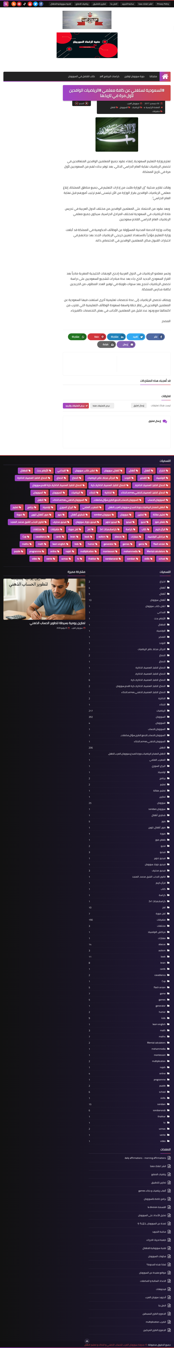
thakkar (92, 558)
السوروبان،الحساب (156, 500)
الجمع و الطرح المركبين (154, 1330)
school (162, 558)
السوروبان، (38, 492)
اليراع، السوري (66, 507)
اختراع (162, 470)
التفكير (143, 478)
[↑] (87, 1341)
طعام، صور (160, 522)
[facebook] (41, 4)
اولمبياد (46, 507)
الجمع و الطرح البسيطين (154, 1313)
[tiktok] (24, 4)
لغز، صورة (73, 529)
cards (58, 536)
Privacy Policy (163, 4)
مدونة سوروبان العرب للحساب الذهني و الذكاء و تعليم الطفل (114, 1345)
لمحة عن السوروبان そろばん (151, 1223)
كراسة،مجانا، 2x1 (108, 529)
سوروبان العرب (77, 628)
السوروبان (124, 107)
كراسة (129, 529)
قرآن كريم (160, 529)
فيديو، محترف (59, 522)
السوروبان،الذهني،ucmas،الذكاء (68, 500)
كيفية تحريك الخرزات (156, 1240)
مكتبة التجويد (128, 4)
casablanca (41, 536)
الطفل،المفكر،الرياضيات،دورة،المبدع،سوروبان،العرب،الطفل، (136, 507)
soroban (131, 558)
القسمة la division (157, 1207)
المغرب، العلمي (90, 507)
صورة (19, 514)
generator (109, 544)
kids (77, 544)
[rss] (13, 4)
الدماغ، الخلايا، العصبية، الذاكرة (32, 478)
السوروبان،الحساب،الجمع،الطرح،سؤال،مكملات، (115, 500)
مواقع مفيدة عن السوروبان (152, 1272)
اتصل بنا (113, 4)
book (87, 536)
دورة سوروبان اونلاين (134, 76)
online (53, 551)
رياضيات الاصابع (82, 4)
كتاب (144, 529)
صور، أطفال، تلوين (39, 514)
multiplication (87, 551)
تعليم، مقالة (159, 514)
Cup (24, 536)
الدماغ (75, 478)
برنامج (30, 507)
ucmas (64, 558)
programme (35, 551)
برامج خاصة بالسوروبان (155, 1199)
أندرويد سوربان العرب (155, 1297)
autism (102, 536)
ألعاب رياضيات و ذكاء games (152, 1190)
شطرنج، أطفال (78, 514)
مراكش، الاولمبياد (156, 536)
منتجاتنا (153, 76)
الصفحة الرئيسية (153, 107)
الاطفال (24, 470)
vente (49, 558)
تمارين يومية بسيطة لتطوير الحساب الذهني (57, 623)
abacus (118, 536)
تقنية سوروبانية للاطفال (60, 4)
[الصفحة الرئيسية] (165, 76)
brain (72, 536)
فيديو (129, 522)
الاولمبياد (160, 478)
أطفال (147, 470)
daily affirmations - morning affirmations (145, 1158)
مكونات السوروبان (157, 1256)
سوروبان (124, 514)
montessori (109, 551)
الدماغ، (59, 478)
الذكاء (92, 492)
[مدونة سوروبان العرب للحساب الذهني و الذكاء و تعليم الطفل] (87, 20)
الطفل (112, 107)
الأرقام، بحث (42, 470)
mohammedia (131, 551)
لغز (89, 529)
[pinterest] (19, 4)
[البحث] (5, 3)
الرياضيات (136, 107)
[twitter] (35, 4)
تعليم (15, 507)
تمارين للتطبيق (99, 4)
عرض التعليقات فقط (101, 406)
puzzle (17, 551)
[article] (91, 364)
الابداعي (61, 470)
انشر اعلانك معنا (145, 4)
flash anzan (159, 544)
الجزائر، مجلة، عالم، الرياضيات (101, 478)
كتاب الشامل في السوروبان (81, 76)
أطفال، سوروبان (111, 470)
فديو (143, 522)
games (126, 544)
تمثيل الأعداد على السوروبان (152, 1215)
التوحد (127, 478)
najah (68, 551)
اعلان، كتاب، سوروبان (85, 470)
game (141, 544)
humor (91, 544)
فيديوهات (161, 1289)
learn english (59, 544)
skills (147, 558)
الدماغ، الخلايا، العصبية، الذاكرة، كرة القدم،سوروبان (57, 485)
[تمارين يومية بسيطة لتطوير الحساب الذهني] (44, 599)
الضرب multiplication (156, 1322)
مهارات (134, 536)
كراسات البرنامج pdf (109, 76)
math (40, 544)
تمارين (141, 514)
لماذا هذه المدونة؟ (156, 1264)
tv (78, 558)
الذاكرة (108, 492)
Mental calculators (156, 551)
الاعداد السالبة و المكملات (153, 1281)
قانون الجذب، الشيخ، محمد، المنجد (27, 522)
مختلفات (37, 529)
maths (25, 544)
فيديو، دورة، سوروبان (86, 522)
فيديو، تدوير (111, 522)
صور (60, 514)
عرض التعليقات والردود (75, 406)
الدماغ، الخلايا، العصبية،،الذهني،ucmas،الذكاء (143, 492)
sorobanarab (111, 558)
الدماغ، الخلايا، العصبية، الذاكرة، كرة (108, 485)
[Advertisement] (109, 251)
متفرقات (156, 111)
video (34, 558)
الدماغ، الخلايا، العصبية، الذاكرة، (150, 485)
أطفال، (132, 470)
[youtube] (30, 4)
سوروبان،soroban (102, 514)
